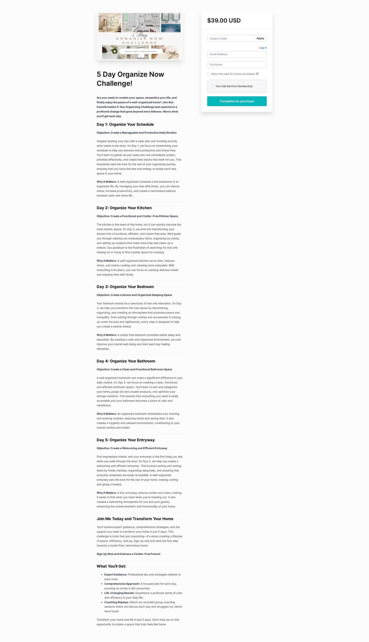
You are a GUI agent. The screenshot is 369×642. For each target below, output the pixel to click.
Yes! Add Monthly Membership (234, 86)
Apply (260, 38)
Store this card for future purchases (235, 73)
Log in (263, 47)
